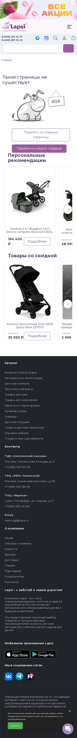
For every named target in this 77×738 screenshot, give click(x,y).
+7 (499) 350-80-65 (17, 486)
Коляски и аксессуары (21, 372)
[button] (71, 38)
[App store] (17, 653)
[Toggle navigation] (69, 27)
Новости (11, 549)
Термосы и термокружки (22, 405)
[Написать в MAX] (46, 38)
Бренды (10, 554)
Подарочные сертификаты (24, 438)
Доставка (11, 560)
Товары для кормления (21, 400)
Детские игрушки (17, 422)
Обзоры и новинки (18, 543)
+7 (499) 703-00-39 (17, 467)
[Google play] (43, 653)
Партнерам (13, 571)
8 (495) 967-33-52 (12, 40)
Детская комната (17, 383)
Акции (9, 537)
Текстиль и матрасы (19, 389)
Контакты (11, 582)
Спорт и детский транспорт (24, 427)
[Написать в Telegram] (37, 38)
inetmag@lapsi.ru (17, 520)
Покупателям (14, 576)
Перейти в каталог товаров (39, 148)
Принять (15, 725)
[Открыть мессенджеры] (67, 728)
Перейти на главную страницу (41, 135)
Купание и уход (15, 411)
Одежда (10, 416)
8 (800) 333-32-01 (12, 36)
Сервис (10, 565)
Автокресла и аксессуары (23, 378)
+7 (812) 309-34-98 (17, 506)
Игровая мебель (17, 433)
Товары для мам (16, 394)
